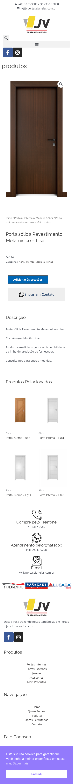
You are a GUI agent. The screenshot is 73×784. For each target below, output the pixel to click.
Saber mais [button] (20, 763)
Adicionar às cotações (27, 279)
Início (9, 218)
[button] (6, 38)
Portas (18, 218)
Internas (29, 218)
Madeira (40, 218)
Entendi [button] (36, 773)
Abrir (50, 218)
